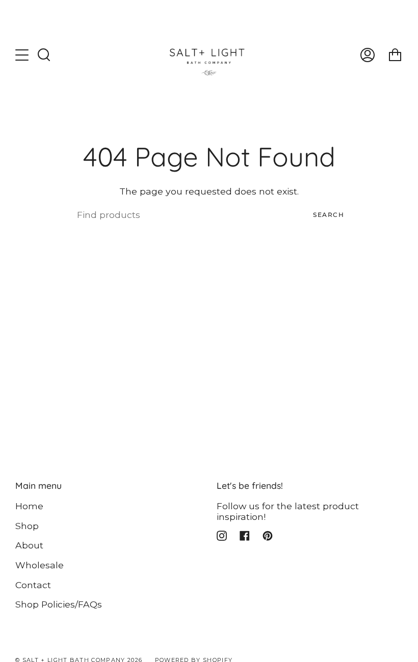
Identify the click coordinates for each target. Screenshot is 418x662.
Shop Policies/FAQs (58, 604)
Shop (27, 525)
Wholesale (39, 565)
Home (29, 506)
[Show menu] (23, 55)
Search (328, 214)
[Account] (367, 54)
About (29, 545)
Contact (33, 585)
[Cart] (395, 54)
